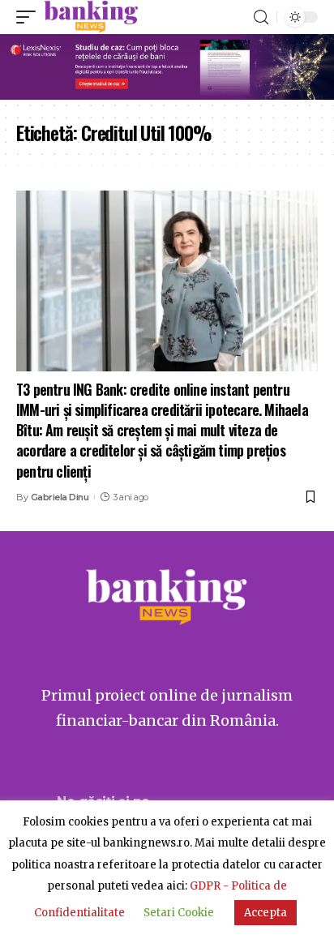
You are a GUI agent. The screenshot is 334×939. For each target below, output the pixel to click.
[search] (261, 17)
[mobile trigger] (30, 17)
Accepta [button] (265, 913)
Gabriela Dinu (60, 497)
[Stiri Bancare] (91, 17)
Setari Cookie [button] (178, 913)
